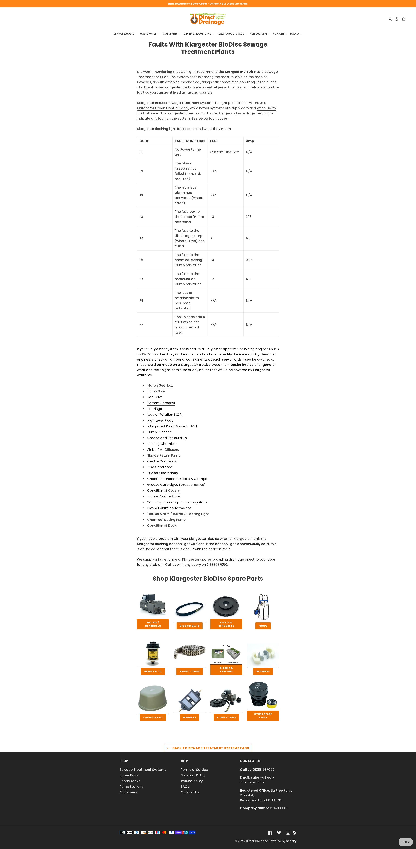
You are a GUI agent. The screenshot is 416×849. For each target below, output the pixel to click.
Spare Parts (129, 775)
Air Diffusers (169, 449)
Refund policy (192, 781)
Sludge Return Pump (164, 455)
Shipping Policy (193, 775)
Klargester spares (197, 559)
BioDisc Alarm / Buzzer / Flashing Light (178, 514)
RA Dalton (150, 354)
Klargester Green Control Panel (162, 108)
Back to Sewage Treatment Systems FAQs (210, 748)
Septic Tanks (129, 781)
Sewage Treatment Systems (142, 769)
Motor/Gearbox (160, 385)
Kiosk (172, 525)
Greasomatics (192, 484)
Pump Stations (131, 786)
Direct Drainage (257, 841)
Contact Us (190, 792)
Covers (174, 490)
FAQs (185, 786)
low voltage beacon (252, 113)
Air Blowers (128, 792)
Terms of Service (194, 769)
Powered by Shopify (283, 841)
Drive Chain (156, 391)
